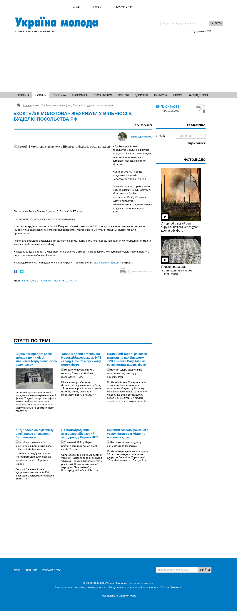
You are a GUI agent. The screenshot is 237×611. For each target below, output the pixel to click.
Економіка (79, 95)
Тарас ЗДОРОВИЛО (141, 136)
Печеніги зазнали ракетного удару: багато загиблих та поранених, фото (127, 433)
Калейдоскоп (198, 95)
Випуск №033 (167, 106)
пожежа (46, 280)
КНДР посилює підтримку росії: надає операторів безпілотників (35, 433)
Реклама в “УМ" (124, 7)
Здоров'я (141, 95)
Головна (23, 95)
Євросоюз (30, 280)
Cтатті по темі (32, 340)
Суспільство (103, 95)
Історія (123, 95)
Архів (76, 7)
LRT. (148, 178)
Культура (160, 95)
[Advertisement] (118, 61)
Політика (59, 95)
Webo (132, 595)
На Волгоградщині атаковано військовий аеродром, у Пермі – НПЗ (79, 433)
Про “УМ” (97, 7)
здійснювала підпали (106, 262)
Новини (40, 95)
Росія (73, 280)
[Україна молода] (56, 23)
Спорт (177, 95)
